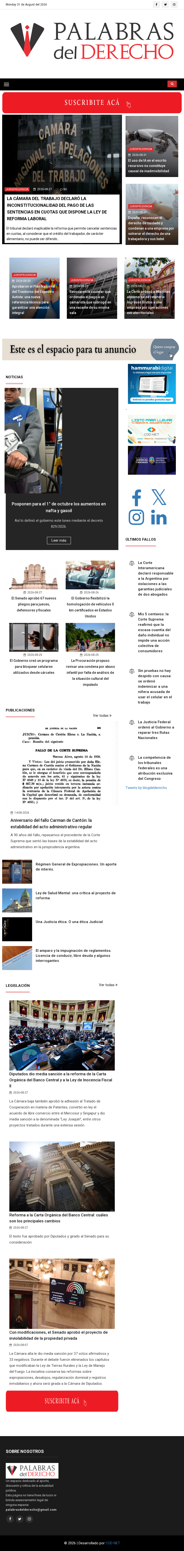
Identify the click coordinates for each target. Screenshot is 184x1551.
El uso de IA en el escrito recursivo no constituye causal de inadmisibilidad (148, 166)
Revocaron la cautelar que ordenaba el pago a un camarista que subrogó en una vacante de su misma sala (90, 302)
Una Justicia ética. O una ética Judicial (69, 922)
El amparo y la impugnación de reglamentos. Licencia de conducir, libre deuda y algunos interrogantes (73, 955)
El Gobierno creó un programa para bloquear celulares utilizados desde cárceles (34, 667)
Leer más (59, 540)
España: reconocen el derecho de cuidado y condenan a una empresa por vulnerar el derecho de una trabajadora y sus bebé (151, 228)
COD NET (113, 1543)
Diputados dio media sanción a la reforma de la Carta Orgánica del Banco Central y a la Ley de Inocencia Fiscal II (60, 1079)
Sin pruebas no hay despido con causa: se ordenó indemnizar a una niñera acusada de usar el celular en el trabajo (155, 686)
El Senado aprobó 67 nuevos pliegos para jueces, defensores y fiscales (34, 604)
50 (65, 189)
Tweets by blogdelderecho (146, 788)
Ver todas (101, 715)
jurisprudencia (17, 189)
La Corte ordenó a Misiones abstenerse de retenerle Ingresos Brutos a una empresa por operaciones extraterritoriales (148, 302)
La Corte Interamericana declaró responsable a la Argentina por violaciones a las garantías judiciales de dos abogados (155, 579)
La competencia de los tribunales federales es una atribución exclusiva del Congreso (155, 768)
